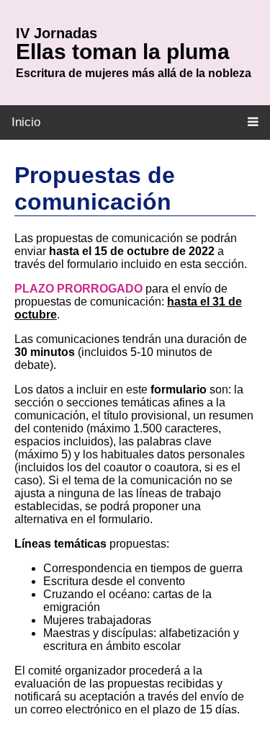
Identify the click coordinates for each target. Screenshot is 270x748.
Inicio (26, 122)
